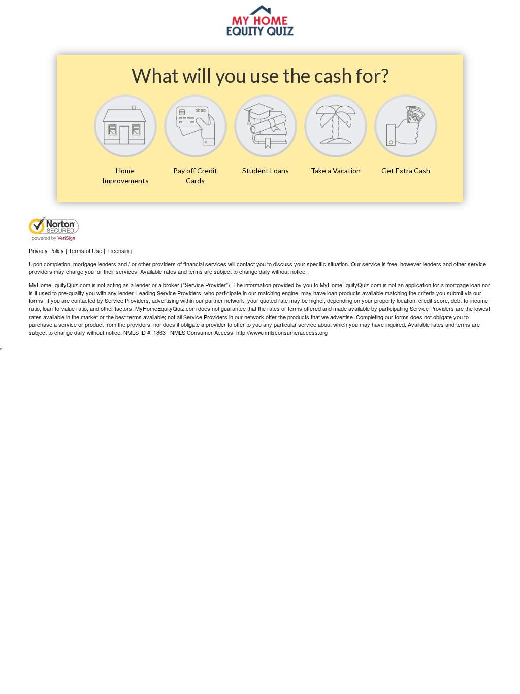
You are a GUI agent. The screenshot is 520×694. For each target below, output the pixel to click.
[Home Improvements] (125, 125)
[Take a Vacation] (335, 125)
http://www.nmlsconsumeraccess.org (282, 332)
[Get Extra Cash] (405, 125)
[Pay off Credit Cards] (195, 125)
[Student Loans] (265, 125)
